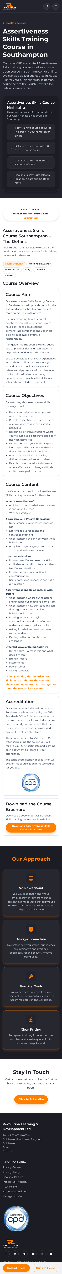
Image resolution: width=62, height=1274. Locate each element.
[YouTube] (33, 1254)
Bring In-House (45, 1268)
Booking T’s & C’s (13, 1177)
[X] (15, 1254)
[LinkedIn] (24, 1254)
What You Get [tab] (12, 269)
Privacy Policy (11, 1172)
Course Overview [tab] (14, 263)
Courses (35, 209)
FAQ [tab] (27, 269)
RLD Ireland (10, 1186)
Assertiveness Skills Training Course (30, 213)
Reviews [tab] (9, 275)
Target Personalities (15, 1191)
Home (24, 209)
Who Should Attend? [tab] (40, 263)
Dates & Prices (16, 1268)
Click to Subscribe (31, 1099)
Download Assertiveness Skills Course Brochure (31, 827)
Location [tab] (40, 269)
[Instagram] (42, 1254)
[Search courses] (46, 6)
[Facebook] (6, 1254)
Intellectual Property (15, 1181)
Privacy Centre (11, 1167)
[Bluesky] (51, 1254)
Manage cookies (12, 1196)
